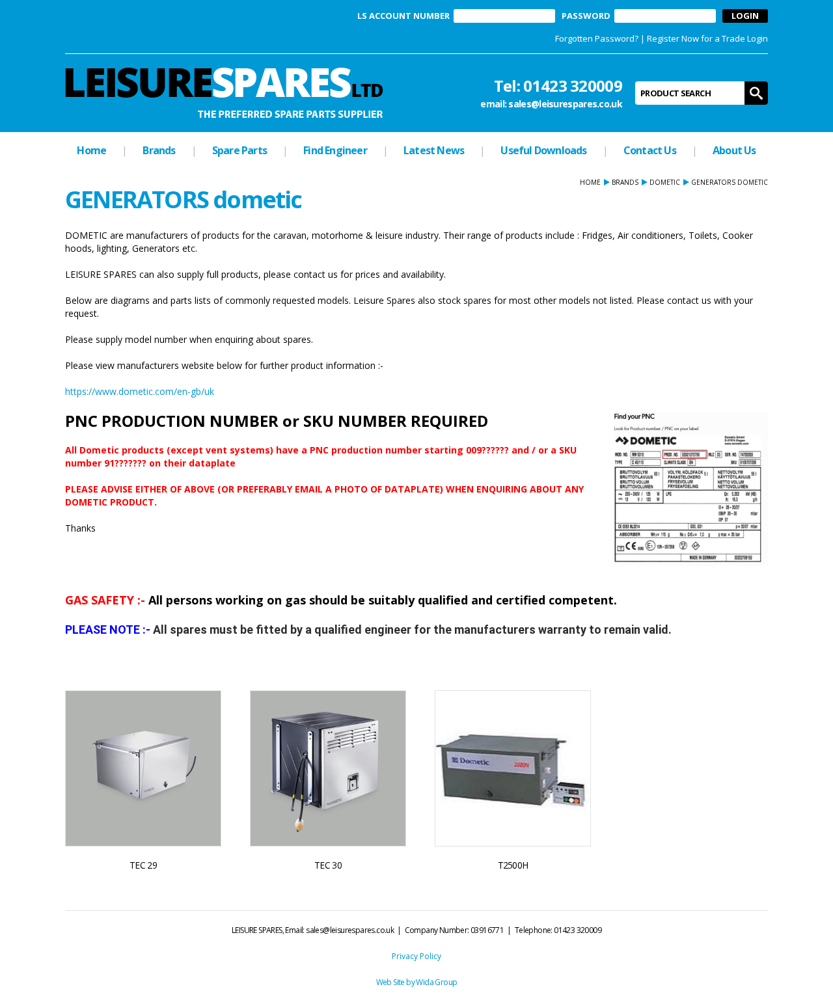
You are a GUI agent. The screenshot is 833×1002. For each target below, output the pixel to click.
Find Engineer (335, 150)
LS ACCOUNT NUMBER (403, 15)
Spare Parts (239, 150)
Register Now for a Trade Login (707, 38)
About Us (734, 150)
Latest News (433, 150)
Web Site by (396, 982)
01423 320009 (572, 85)
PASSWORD (586, 15)
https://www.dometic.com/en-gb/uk (139, 391)
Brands (159, 150)
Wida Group (436, 982)
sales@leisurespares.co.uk (565, 104)
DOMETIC (664, 182)
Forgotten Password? (596, 38)
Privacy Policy (416, 956)
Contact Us (649, 150)
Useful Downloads (543, 150)
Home (91, 150)
